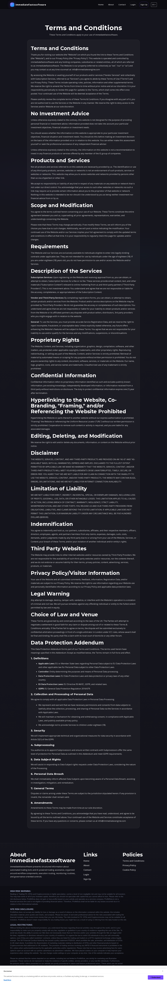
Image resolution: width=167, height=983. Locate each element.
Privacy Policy (129, 865)
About (111, 4)
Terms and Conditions (133, 860)
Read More (7, 980)
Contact (122, 4)
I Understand (155, 977)
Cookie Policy (129, 870)
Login (133, 4)
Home (101, 4)
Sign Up (143, 4)
